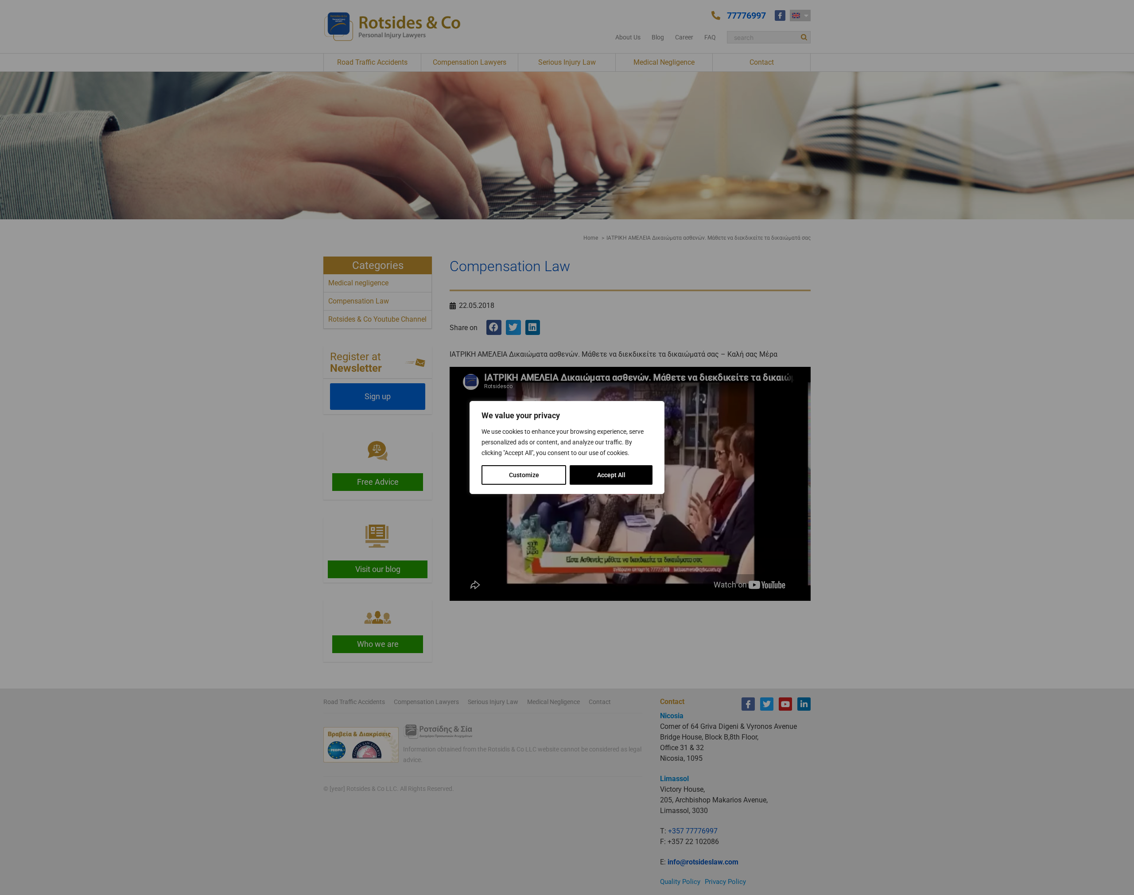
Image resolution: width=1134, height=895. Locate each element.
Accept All (611, 475)
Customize (524, 475)
